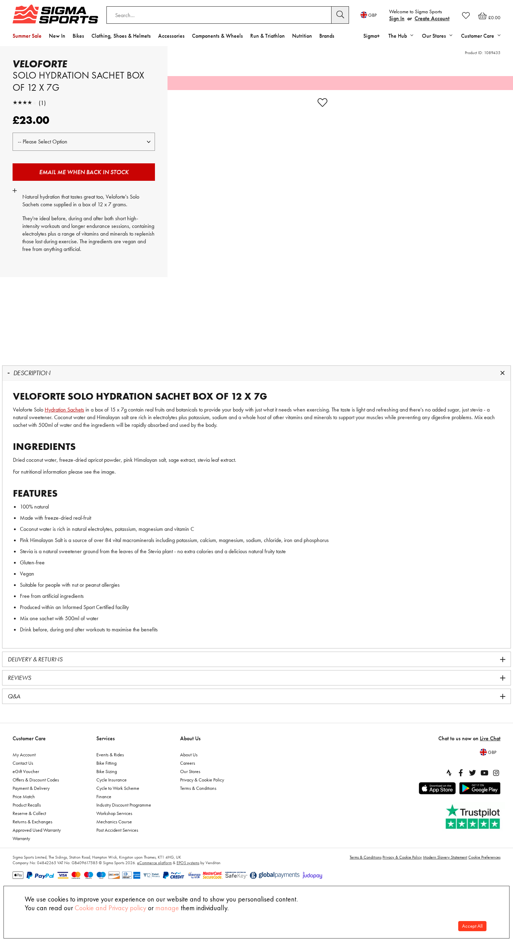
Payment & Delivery (31, 788)
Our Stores (190, 771)
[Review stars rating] (25, 103)
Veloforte (40, 64)
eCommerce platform (154, 863)
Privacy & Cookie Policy (202, 780)
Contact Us (23, 763)
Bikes (78, 35)
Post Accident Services (117, 830)
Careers (187, 763)
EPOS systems (188, 863)
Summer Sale (27, 35)
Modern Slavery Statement (445, 857)
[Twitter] (472, 773)
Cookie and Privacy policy (110, 908)
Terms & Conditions (198, 788)
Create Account (432, 18)
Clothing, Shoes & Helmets (121, 35)
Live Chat (490, 738)
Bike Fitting (106, 763)
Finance (103, 796)
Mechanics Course (114, 821)
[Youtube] (484, 773)
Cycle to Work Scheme (117, 788)
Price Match (24, 796)
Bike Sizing (106, 771)
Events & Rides (110, 754)
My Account (24, 754)
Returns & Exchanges (32, 821)
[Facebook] (460, 773)
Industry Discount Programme (123, 805)
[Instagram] (496, 773)
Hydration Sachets (64, 409)
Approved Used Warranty (37, 830)
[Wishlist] (466, 15)
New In (57, 35)
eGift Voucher (26, 771)
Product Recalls (27, 805)
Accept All (472, 926)
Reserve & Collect (29, 813)
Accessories (171, 35)
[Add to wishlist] (322, 102)
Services (105, 738)
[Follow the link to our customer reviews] (473, 817)
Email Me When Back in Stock (84, 172)
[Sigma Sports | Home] (55, 14)
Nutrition (302, 35)
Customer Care (29, 738)
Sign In (396, 18)
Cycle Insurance (111, 780)
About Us (190, 738)
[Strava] (449, 773)
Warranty (21, 838)
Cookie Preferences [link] (484, 857)
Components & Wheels (217, 35)
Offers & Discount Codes (36, 780)
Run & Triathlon (267, 35)
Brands (326, 35)
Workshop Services (114, 813)
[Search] (340, 15)
